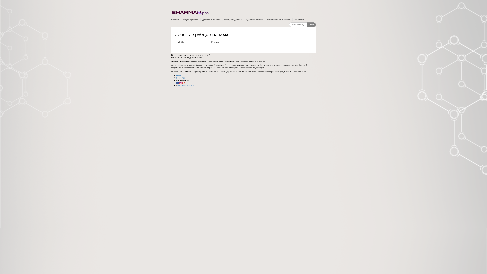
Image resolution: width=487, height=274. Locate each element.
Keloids (180, 42)
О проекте (299, 19)
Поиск (311, 24)
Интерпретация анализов (278, 19)
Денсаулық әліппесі (211, 19)
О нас (178, 75)
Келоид (215, 42)
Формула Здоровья (233, 19)
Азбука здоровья (190, 19)
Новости (175, 19)
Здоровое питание (254, 19)
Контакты (180, 78)
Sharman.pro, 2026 (186, 85)
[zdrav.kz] (190, 12)
